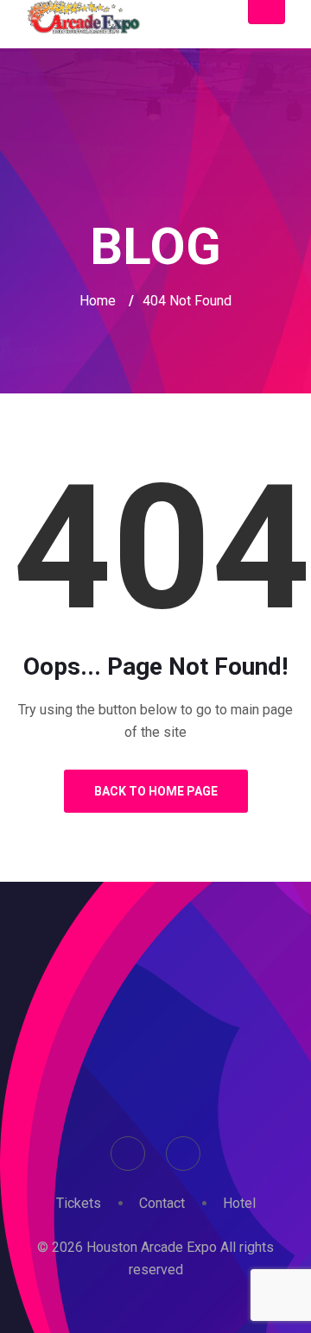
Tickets (78, 1203)
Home (97, 300)
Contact (162, 1203)
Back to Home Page (156, 791)
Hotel (239, 1203)
